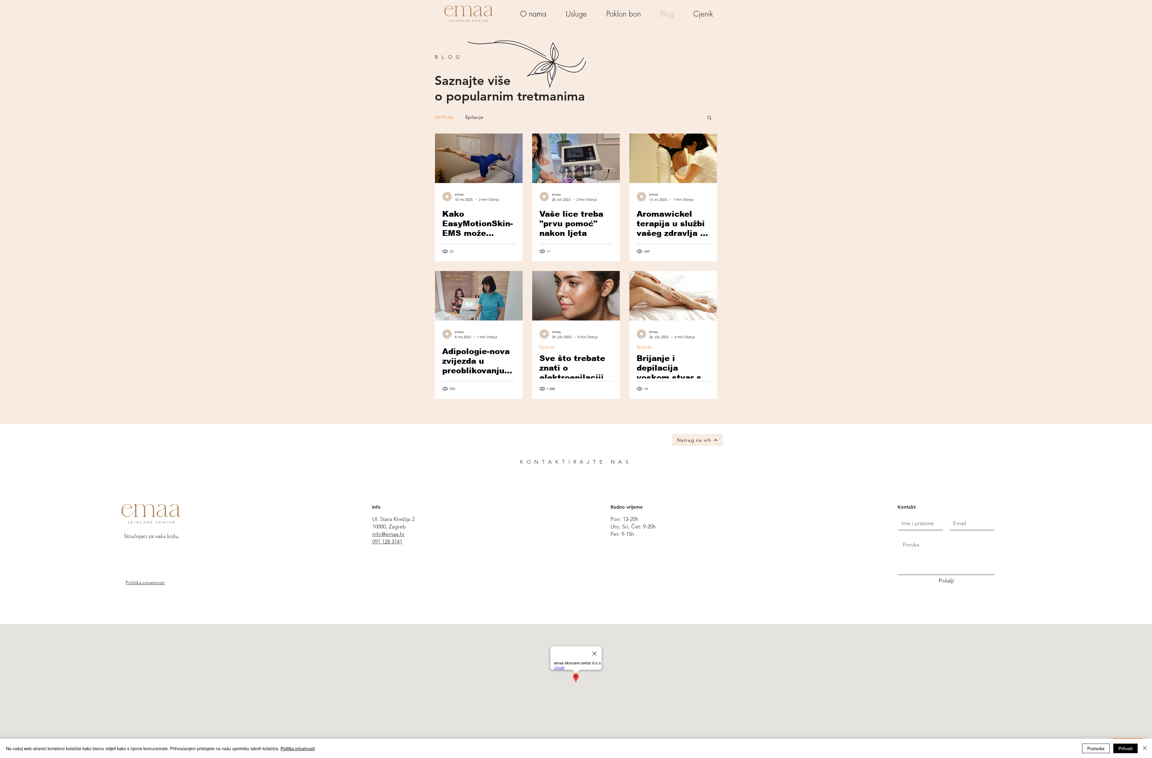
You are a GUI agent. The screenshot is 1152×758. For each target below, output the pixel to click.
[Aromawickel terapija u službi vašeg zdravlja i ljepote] (673, 158)
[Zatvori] (1144, 748)
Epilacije (474, 117)
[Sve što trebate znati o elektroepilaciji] (576, 295)
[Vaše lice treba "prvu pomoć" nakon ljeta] (576, 158)
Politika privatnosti (297, 748)
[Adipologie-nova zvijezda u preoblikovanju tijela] (479, 295)
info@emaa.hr (388, 534)
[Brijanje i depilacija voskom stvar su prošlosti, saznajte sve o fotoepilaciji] (673, 295)
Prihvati (1125, 748)
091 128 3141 (387, 541)
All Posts (444, 117)
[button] (709, 118)
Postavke (1096, 748)
